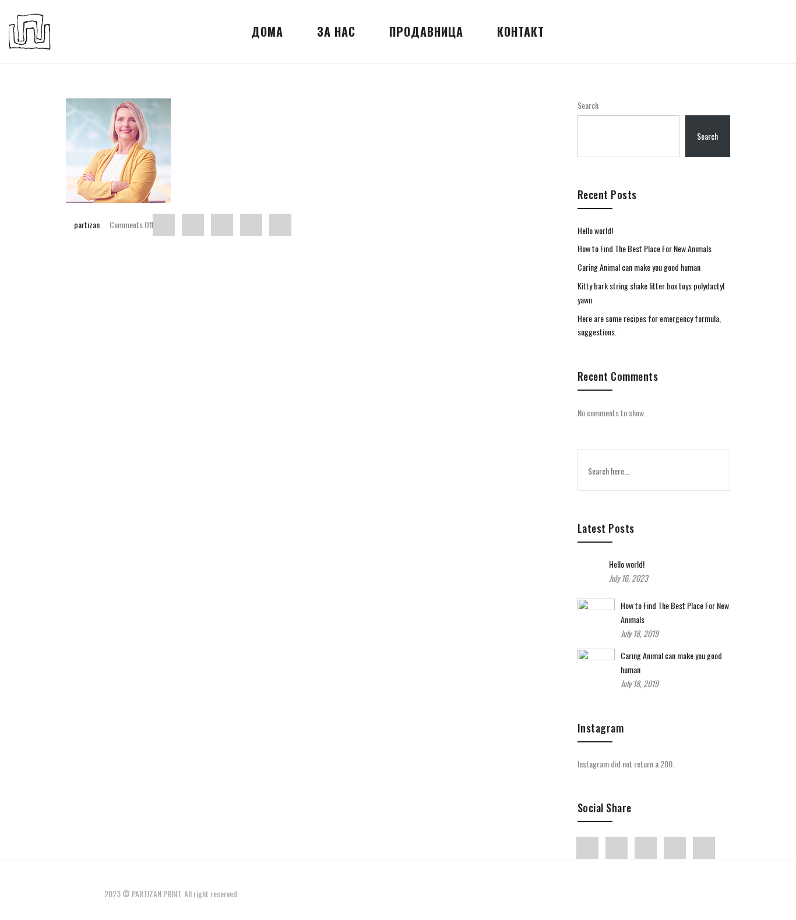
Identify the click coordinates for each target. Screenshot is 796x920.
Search (587, 105)
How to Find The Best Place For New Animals (644, 248)
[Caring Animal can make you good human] (596, 666)
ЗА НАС (336, 31)
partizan (87, 224)
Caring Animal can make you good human (638, 267)
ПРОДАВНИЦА (426, 31)
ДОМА (267, 31)
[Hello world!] (590, 581)
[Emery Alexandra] (313, 150)
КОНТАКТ (520, 31)
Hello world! (595, 230)
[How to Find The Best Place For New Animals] (596, 616)
